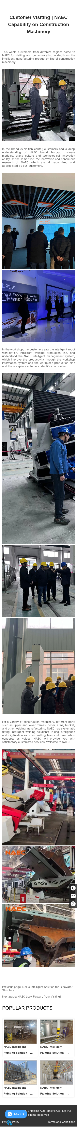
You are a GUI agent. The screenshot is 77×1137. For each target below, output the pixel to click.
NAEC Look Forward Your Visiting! (39, 996)
